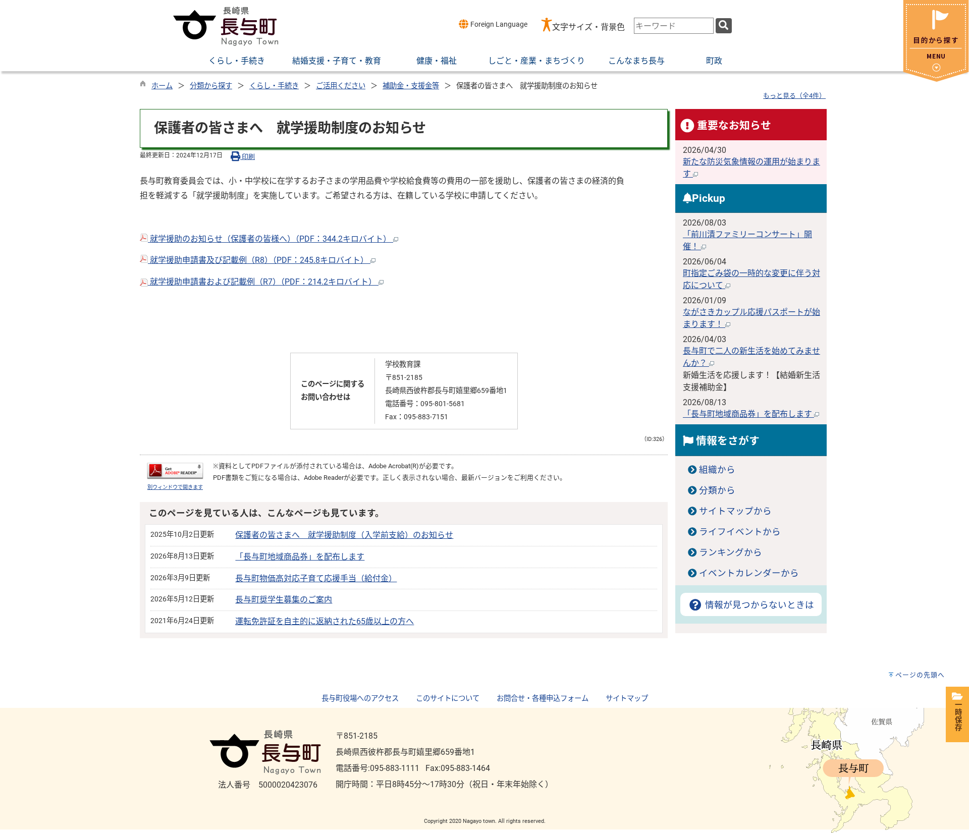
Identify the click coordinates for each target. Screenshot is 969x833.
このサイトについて (447, 698)
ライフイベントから (740, 532)
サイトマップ (627, 698)
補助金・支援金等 (411, 86)
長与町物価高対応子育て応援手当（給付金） (316, 578)
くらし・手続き (274, 86)
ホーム (162, 86)
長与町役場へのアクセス (360, 698)
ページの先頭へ (920, 675)
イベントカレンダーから (749, 573)
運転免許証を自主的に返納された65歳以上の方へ (324, 621)
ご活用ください (340, 86)
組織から (717, 470)
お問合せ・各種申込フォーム (542, 698)
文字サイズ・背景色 (588, 27)
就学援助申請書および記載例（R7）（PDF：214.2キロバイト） (263, 282)
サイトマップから (735, 511)
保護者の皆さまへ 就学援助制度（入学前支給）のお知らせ (344, 535)
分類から (717, 490)
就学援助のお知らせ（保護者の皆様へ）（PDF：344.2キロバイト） (270, 239)
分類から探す (211, 86)
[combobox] (673, 25)
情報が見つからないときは (758, 605)
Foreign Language (498, 24)
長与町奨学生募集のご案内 (283, 599)
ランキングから (730, 552)
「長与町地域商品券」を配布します (299, 557)
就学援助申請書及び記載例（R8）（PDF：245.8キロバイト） (259, 260)
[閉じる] (936, 79)
